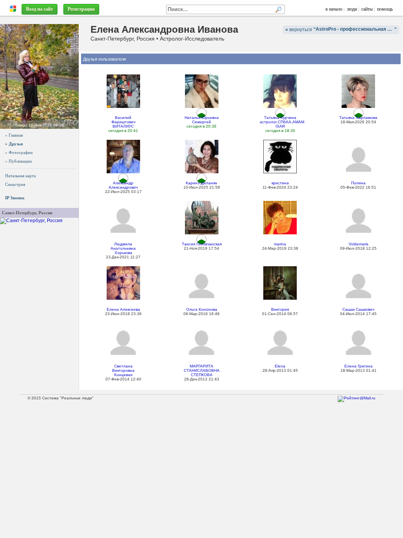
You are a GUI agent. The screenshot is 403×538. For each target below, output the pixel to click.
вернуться (342, 29)
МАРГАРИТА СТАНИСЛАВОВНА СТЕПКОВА (202, 370)
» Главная (14, 135)
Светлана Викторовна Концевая (123, 370)
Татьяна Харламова (358, 117)
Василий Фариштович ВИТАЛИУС (123, 121)
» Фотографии (19, 152)
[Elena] (280, 342)
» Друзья (14, 143)
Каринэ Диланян (201, 183)
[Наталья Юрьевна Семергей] (201, 91)
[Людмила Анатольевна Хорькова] (123, 220)
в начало (333, 9)
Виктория (280, 309)
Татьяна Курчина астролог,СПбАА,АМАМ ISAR (282, 121)
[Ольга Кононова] (201, 285)
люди (352, 9)
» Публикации (18, 161)
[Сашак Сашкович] (358, 285)
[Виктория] (280, 282)
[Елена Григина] (358, 342)
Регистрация (81, 9)
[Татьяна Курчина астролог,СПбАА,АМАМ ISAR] (280, 91)
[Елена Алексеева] (123, 282)
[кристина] (280, 156)
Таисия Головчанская (202, 244)
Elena (280, 366)
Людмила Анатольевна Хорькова (123, 248)
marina (280, 244)
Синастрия (15, 184)
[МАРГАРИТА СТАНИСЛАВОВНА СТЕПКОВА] (201, 342)
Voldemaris (358, 244)
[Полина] (358, 159)
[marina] (280, 217)
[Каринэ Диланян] (201, 156)
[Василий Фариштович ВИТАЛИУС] (123, 91)
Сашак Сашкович (358, 309)
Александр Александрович (123, 185)
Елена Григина (358, 366)
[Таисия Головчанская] (201, 217)
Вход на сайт (39, 9)
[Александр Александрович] (123, 156)
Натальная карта (20, 175)
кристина (280, 183)
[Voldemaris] (358, 220)
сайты (367, 9)
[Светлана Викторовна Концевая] (123, 342)
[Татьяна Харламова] (358, 91)
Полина (358, 183)
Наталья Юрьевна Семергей (202, 119)
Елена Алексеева (123, 309)
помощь (385, 9)
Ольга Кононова (201, 309)
